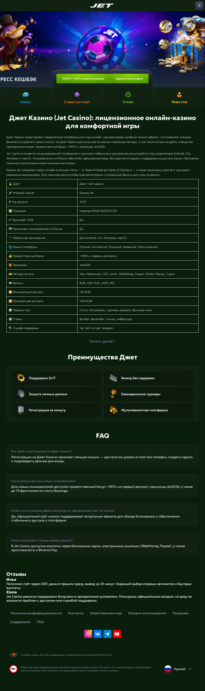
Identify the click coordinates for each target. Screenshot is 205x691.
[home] (102, 5)
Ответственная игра (106, 613)
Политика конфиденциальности (36, 613)
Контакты (75, 613)
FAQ (40, 622)
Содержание (20, 622)
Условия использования (147, 613)
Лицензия (180, 613)
